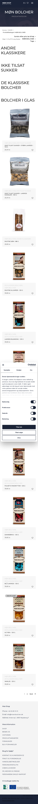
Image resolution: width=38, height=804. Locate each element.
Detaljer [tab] (19, 370)
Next (31, 694)
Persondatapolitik (8, 800)
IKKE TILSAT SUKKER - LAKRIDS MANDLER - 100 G (16, 194)
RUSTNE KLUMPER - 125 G (14, 290)
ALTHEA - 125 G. (10, 632)
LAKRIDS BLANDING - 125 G (14, 339)
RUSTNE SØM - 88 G (12, 241)
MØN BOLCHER (10, 143)
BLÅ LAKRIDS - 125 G (12, 583)
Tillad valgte (19, 432)
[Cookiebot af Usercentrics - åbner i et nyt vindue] (28, 365)
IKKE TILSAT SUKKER (23, 143)
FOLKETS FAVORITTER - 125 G (15, 486)
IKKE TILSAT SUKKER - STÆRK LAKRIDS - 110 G (19, 146)
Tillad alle (19, 427)
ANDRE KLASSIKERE (23, 239)
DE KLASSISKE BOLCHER (13, 285)
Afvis (19, 438)
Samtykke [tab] (7, 370)
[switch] (33, 407)
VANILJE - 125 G (10, 681)
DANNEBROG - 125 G (12, 535)
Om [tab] (31, 370)
